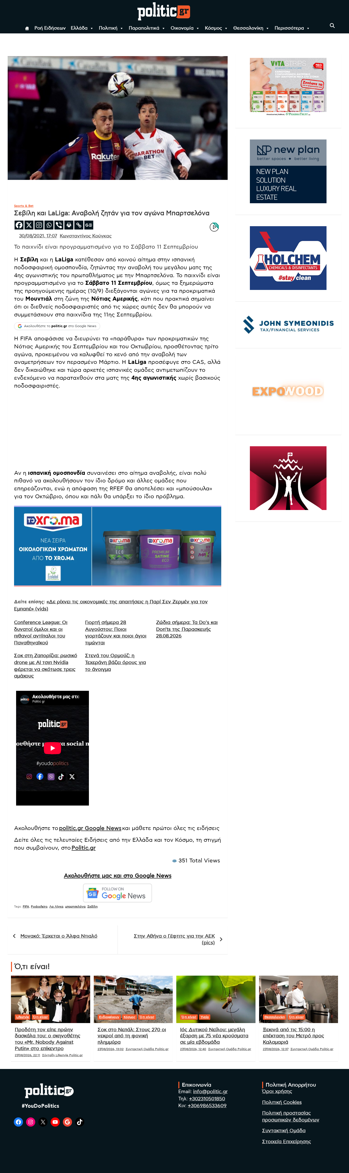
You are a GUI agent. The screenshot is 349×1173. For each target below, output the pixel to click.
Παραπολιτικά (144, 28)
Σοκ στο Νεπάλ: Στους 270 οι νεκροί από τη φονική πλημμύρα (132, 1036)
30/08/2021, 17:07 (38, 236)
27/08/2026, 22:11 (27, 1055)
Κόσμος (213, 28)
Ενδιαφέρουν (109, 1016)
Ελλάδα (79, 28)
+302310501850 (207, 1098)
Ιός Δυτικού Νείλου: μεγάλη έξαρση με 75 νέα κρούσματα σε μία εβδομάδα (214, 1036)
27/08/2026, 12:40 (193, 1049)
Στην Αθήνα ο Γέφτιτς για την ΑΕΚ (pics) (174, 940)
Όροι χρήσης (277, 1091)
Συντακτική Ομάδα (284, 1130)
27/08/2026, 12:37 (275, 1049)
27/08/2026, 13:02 (111, 1049)
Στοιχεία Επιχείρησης (286, 1141)
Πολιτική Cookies (282, 1102)
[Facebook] (19, 225)
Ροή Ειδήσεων (50, 28)
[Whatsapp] (48, 225)
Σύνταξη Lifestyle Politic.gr (62, 1055)
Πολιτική (108, 28)
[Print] (68, 225)
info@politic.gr (210, 1091)
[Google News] (88, 225)
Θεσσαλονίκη (248, 28)
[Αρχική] (27, 28)
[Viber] (58, 225)
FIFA (26, 906)
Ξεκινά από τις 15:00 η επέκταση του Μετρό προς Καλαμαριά (293, 1036)
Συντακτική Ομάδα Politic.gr (147, 1049)
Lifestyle (22, 1016)
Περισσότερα (289, 28)
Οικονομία (182, 28)
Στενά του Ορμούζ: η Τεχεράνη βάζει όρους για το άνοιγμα (115, 662)
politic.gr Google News (90, 828)
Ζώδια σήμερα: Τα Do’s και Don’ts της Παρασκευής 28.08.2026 (187, 629)
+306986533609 (207, 1105)
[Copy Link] (78, 225)
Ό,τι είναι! (40, 1016)
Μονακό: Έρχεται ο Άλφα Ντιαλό (58, 936)
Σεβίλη (92, 906)
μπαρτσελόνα (75, 906)
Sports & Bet (23, 205)
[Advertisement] (117, 429)
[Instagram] (38, 225)
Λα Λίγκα (56, 906)
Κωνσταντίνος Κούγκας (86, 236)
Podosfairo (39, 906)
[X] (29, 225)
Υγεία (205, 1016)
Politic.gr (84, 848)
